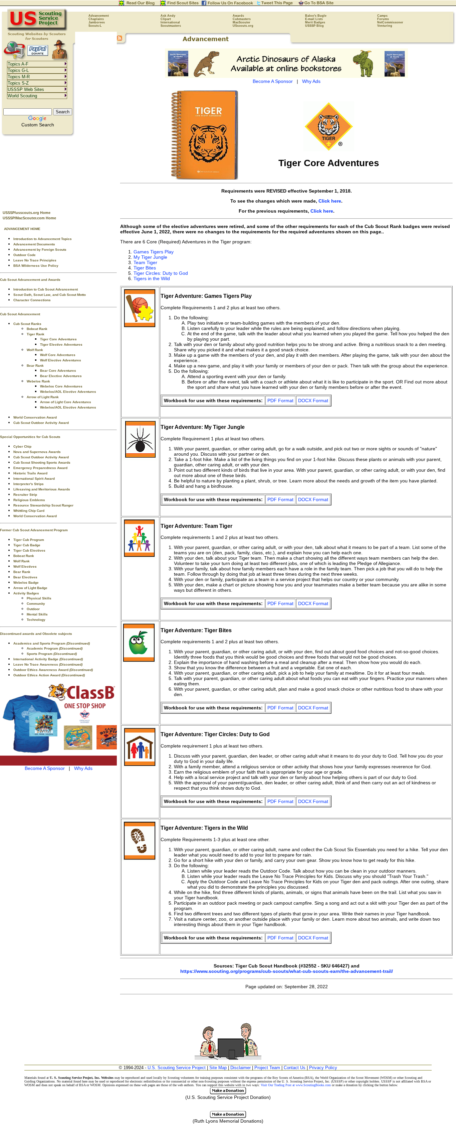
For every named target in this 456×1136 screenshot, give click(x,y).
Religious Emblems (29, 500)
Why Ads (83, 768)
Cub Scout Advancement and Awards (30, 279)
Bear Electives (25, 577)
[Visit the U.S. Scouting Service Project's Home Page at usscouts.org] (37, 30)
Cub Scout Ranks (27, 324)
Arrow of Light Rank (43, 397)
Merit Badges (315, 22)
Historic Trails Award (30, 473)
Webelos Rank (38, 381)
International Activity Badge (48, 659)
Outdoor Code (24, 255)
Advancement (98, 15)
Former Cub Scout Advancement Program (34, 530)
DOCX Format (313, 400)
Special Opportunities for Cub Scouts (30, 437)
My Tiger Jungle (150, 257)
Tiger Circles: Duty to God (161, 273)
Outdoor (33, 609)
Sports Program (52, 654)
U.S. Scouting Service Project (177, 1067)
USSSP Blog (314, 25)
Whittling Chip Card (28, 511)
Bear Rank (35, 365)
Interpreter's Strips (28, 484)
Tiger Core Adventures (58, 339)
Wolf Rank (35, 350)
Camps (382, 15)
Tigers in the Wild (152, 278)
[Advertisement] (58, 170)
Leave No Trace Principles (34, 260)
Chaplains (96, 19)
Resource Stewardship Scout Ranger (43, 505)
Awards (238, 15)
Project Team (267, 1067)
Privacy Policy (323, 1067)
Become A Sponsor (45, 768)
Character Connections (32, 300)
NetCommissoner (390, 22)
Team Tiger (145, 262)
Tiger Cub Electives (29, 550)
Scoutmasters (171, 25)
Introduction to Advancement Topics (42, 239)
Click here (329, 201)
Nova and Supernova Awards (37, 452)
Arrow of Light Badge (30, 588)
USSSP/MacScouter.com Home (29, 218)
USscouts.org (243, 25)
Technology (36, 619)
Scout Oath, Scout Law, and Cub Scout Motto (49, 295)
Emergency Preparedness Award (40, 468)
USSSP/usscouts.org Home (26, 213)
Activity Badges (26, 593)
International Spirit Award (34, 478)
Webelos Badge (26, 582)
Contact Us (294, 1067)
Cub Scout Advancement (20, 314)
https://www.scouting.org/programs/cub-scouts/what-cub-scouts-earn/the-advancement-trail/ (286, 971)
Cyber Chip (22, 446)
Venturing (384, 25)
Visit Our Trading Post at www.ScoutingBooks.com (296, 1085)
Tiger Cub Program (28, 540)
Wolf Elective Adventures (60, 360)
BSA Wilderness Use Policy (35, 265)
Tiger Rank (35, 334)
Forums (383, 19)
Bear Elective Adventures (61, 376)
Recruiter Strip (25, 494)
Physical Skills (39, 598)
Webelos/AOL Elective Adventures (68, 391)
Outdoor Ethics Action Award (49, 675)
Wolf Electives (25, 566)
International (170, 22)
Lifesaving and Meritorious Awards (41, 489)
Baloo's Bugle (315, 15)
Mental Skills (37, 614)
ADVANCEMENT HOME (22, 229)
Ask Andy (168, 15)
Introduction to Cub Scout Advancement (45, 289)
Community (36, 603)
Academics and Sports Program (51, 643)
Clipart (166, 19)
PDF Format (280, 400)
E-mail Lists (314, 19)
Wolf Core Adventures (57, 355)
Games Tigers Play (154, 251)
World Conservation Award (35, 417)
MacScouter (241, 22)
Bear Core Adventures (58, 370)
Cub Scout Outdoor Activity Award (41, 423)
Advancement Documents (34, 244)
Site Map (218, 1067)
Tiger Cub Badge (26, 545)
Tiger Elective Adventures (61, 344)
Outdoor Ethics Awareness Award (53, 670)
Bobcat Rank (37, 329)
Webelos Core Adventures (61, 386)
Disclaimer (240, 1067)
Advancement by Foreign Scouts (39, 249)
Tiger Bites (145, 267)
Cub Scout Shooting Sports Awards (41, 462)
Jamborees (96, 22)
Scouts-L (95, 25)
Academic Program (54, 648)
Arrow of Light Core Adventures (65, 402)
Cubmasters (242, 19)
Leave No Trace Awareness (47, 664)
